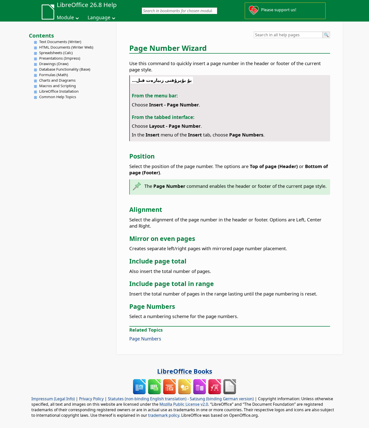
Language (99, 17)
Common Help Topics (57, 96)
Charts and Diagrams (57, 80)
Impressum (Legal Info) (53, 398)
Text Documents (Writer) (60, 41)
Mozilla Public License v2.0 (183, 404)
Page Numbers (145, 338)
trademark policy (163, 415)
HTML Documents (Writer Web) (66, 47)
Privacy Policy (91, 398)
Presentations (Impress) (59, 58)
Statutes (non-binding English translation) (147, 398)
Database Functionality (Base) (64, 69)
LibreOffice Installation (59, 91)
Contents (41, 35)
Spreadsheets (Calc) (56, 52)
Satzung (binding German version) (222, 398)
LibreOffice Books (184, 371)
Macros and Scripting (57, 85)
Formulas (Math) (53, 74)
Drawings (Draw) (54, 63)
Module (65, 17)
